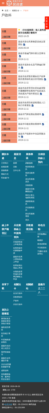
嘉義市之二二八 (41, 288)
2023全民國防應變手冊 (6, 365)
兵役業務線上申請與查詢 (17, 231)
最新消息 (17, 156)
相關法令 (15, 10)
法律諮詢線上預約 (41, 158)
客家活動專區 (29, 174)
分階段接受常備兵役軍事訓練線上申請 (17, 275)
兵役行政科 (17, 304)
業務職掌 (4, 170)
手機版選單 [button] (3, 3)
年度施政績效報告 (5, 341)
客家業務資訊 (29, 168)
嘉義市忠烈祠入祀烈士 (5, 347)
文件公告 (17, 170)
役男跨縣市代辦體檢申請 (17, 250)
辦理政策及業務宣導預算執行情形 (5, 321)
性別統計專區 (5, 334)
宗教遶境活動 (29, 227)
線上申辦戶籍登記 (5, 229)
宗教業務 (29, 185)
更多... (28, 220)
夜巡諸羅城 (42, 244)
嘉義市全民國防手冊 (5, 359)
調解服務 (29, 163)
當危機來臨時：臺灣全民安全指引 (5, 376)
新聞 (15, 163)
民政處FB (5, 178)
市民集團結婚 (42, 235)
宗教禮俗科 (17, 297)
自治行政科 (17, 293)
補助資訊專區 (5, 328)
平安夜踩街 (42, 248)
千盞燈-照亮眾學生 (42, 252)
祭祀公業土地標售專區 (29, 196)
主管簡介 (4, 163)
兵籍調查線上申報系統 (17, 243)
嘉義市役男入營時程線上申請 (17, 259)
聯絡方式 (4, 174)
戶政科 (25, 10)
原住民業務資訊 (29, 180)
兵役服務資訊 (29, 208)
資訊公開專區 (5, 311)
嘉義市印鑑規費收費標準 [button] (29, 124)
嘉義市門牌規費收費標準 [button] (29, 114)
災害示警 (47, 22)
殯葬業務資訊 (29, 202)
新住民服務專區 (29, 215)
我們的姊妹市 (5, 353)
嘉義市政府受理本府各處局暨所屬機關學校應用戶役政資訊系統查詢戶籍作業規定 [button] (31, 91)
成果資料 (4, 370)
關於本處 (5, 156)
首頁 (6, 10)
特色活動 (41, 227)
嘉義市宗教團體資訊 (29, 190)
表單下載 (5, 286)
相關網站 (29, 286)
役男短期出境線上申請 (17, 266)
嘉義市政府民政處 (27, 3)
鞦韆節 (40, 240)
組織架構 (4, 167)
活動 (15, 167)
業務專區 (29, 156)
